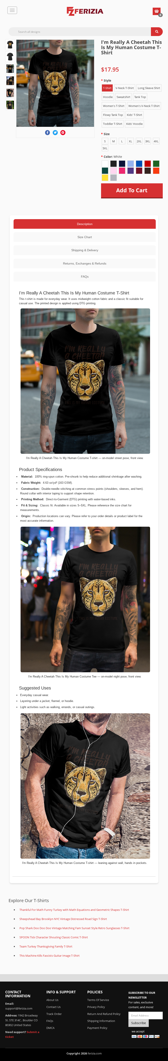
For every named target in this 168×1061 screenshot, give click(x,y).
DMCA (50, 1028)
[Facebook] (47, 132)
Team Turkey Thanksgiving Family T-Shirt (45, 946)
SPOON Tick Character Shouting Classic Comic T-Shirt (53, 937)
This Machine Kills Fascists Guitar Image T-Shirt (49, 956)
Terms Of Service (98, 1000)
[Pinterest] (63, 132)
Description (85, 224)
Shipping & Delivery (84, 250)
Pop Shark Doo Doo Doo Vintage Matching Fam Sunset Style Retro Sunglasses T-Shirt (74, 928)
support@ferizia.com (18, 1008)
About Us (52, 1000)
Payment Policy (97, 1028)
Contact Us (53, 1007)
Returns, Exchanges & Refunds (84, 263)
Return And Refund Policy (104, 1014)
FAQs (85, 276)
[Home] (85, 11)
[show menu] (12, 10)
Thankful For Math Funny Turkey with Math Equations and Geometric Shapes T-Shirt (74, 910)
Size (107, 134)
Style (107, 80)
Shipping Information (101, 1021)
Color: (113, 157)
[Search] (157, 31)
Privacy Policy (96, 1007)
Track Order (54, 1014)
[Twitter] (55, 132)
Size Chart (84, 237)
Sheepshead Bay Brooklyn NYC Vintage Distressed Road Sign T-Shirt (63, 919)
